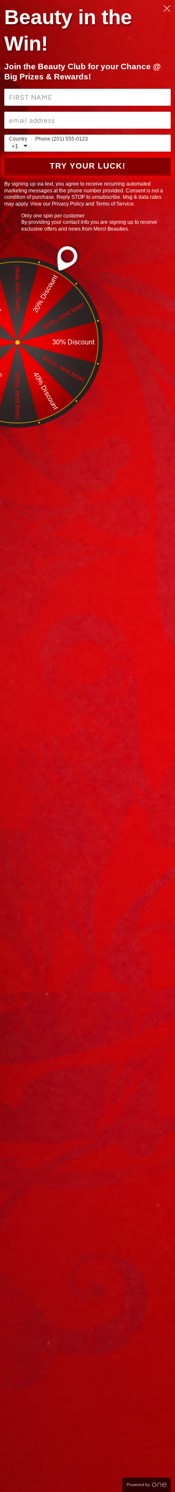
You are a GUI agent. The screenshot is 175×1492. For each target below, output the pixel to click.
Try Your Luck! (87, 165)
